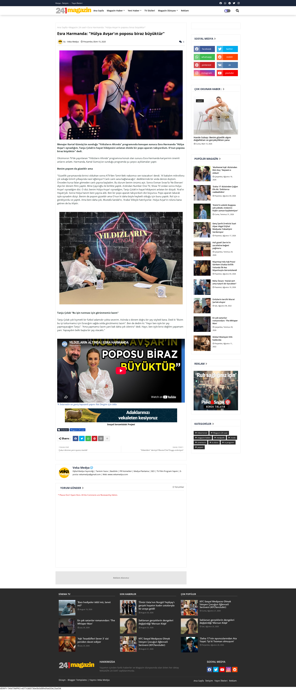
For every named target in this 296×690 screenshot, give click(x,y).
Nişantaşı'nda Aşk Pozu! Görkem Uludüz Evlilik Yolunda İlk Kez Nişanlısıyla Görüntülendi (224, 266)
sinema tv (201, 442)
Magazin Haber (115, 10)
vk (229, 64)
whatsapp (206, 56)
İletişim (209, 680)
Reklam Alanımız (121, 577)
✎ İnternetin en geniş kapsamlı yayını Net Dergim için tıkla (87, 404)
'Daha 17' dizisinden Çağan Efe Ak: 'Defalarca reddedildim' (225, 189)
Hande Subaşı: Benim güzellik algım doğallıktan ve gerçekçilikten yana (212, 138)
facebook (206, 48)
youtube (229, 73)
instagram (206, 73)
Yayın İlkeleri (77, 3)
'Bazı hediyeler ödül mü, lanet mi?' (94, 604)
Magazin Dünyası (167, 10)
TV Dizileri (149, 10)
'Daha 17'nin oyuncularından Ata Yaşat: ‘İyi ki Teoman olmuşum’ (218, 640)
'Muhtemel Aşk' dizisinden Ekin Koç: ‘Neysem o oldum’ (224, 170)
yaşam (200, 447)
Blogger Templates (77, 679)
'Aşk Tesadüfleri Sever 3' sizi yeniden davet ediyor (93, 640)
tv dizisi (215, 442)
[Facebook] (75, 438)
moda (233, 437)
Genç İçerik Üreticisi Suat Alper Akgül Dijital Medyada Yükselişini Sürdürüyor (224, 227)
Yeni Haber (133, 10)
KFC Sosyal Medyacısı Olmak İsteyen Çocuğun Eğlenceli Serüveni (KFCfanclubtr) (154, 642)
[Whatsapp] (88, 438)
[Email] (101, 438)
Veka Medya (81, 467)
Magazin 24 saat (77, 27)
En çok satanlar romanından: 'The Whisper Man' (225, 320)
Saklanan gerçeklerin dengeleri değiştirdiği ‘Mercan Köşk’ (156, 622)
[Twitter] (82, 438)
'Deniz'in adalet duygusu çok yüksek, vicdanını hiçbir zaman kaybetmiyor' (225, 208)
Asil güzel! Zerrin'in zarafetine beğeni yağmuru (221, 245)
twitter (229, 48)
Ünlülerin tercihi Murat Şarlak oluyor (223, 300)
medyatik (220, 437)
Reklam (185, 10)
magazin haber (203, 437)
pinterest (206, 64)
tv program (229, 442)
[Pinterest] (94, 438)
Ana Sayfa (98, 10)
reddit (229, 56)
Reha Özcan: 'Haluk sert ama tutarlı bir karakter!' (224, 282)
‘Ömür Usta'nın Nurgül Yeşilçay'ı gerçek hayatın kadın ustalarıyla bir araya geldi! (157, 605)
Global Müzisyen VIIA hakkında (222, 338)
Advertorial (202, 433)
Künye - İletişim (62, 3)
